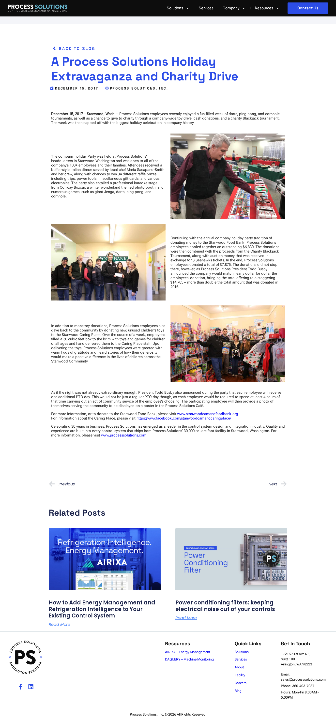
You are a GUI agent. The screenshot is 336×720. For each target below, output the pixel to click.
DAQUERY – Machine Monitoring (189, 659)
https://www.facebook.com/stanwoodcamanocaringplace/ (184, 418)
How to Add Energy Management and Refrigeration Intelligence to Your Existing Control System (102, 609)
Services (206, 8)
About (239, 667)
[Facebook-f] (20, 687)
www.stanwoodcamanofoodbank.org (207, 414)
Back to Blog (77, 48)
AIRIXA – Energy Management (187, 652)
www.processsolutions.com (123, 435)
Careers (240, 683)
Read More (59, 625)
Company (231, 8)
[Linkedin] (31, 687)
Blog (238, 691)
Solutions (242, 652)
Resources (264, 8)
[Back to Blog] (54, 48)
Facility (240, 675)
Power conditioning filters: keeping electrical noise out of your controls (225, 606)
